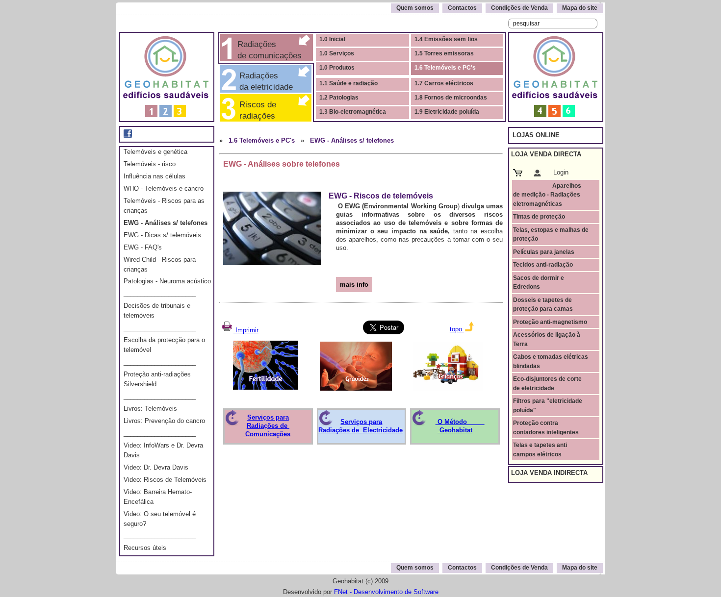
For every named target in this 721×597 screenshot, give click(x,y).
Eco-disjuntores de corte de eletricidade (547, 383)
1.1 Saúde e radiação (348, 83)
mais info (354, 284)
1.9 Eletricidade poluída (446, 111)
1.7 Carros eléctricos (443, 83)
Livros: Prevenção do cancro (164, 420)
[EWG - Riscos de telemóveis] (272, 226)
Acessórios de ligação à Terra (546, 339)
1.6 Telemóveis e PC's (445, 67)
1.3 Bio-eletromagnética (352, 111)
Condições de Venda (519, 7)
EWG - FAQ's (143, 247)
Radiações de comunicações (268, 49)
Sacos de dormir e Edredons (538, 282)
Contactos (462, 7)
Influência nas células (154, 176)
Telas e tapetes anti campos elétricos (540, 449)
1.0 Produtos (337, 67)
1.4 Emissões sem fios (446, 39)
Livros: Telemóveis (150, 408)
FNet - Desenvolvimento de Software (386, 592)
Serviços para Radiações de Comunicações (266, 426)
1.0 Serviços (336, 53)
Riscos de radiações (262, 110)
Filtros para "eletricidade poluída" (547, 405)
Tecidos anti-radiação (543, 264)
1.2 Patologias (339, 97)
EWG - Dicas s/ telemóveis (162, 235)
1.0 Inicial (332, 39)
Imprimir (245, 330)
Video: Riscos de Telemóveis (165, 479)
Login (560, 172)
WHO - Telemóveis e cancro (164, 188)
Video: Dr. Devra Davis (156, 467)
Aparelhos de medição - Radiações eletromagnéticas (547, 194)
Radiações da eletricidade (263, 81)
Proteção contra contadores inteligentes (546, 427)
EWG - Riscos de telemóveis (381, 196)
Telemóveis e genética (155, 151)
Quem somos (415, 7)
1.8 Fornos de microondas (450, 97)
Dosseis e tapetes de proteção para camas (543, 304)
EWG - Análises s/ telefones (165, 222)
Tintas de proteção (539, 216)
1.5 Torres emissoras (444, 53)
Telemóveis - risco (150, 164)
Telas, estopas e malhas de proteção (551, 234)
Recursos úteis (145, 547)
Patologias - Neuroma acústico (167, 281)
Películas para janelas (543, 252)
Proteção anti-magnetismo (550, 322)
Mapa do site (579, 7)
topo (457, 329)
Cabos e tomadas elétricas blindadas (550, 361)
